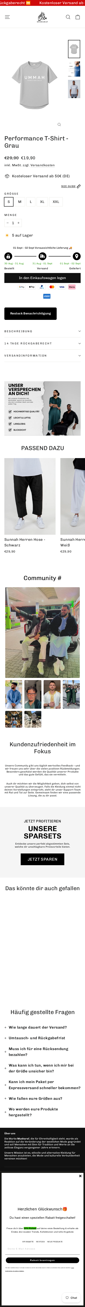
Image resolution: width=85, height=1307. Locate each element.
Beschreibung (18, 331)
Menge (10, 215)
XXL (56, 202)
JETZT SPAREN (42, 859)
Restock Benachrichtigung (30, 313)
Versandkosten (43, 165)
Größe (11, 193)
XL (42, 202)
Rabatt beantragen (42, 1260)
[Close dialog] (80, 1176)
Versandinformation (25, 355)
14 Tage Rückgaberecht (28, 343)
